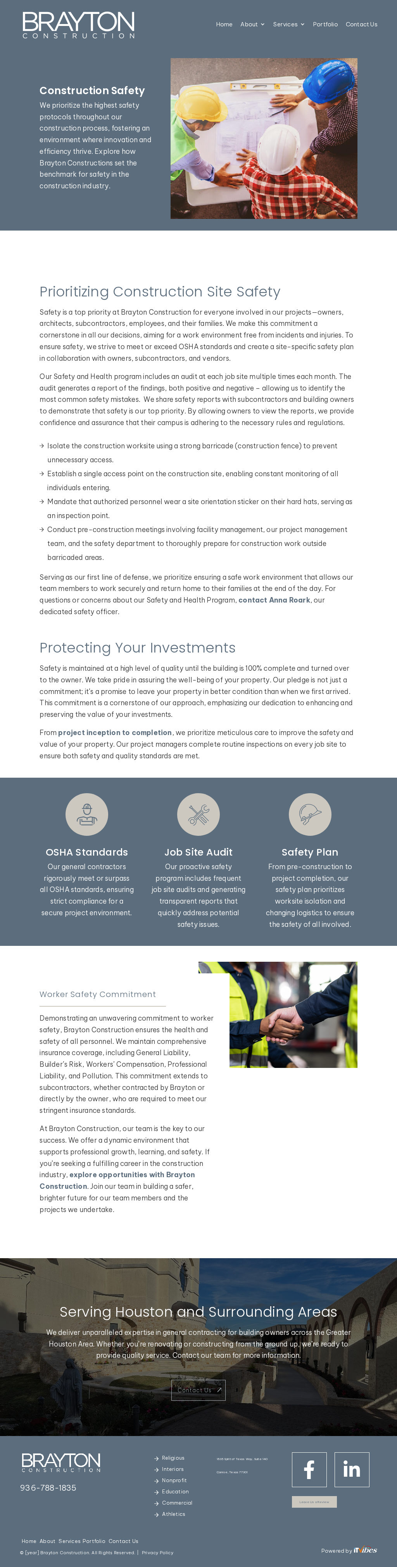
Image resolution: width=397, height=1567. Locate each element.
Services (285, 24)
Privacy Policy (157, 1552)
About (249, 24)
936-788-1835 (48, 1488)
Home (224, 24)
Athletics (173, 1514)
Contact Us (362, 24)
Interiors (173, 1469)
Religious (173, 1458)
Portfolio (325, 24)
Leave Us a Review (314, 1502)
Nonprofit (174, 1480)
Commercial (177, 1503)
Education (175, 1491)
